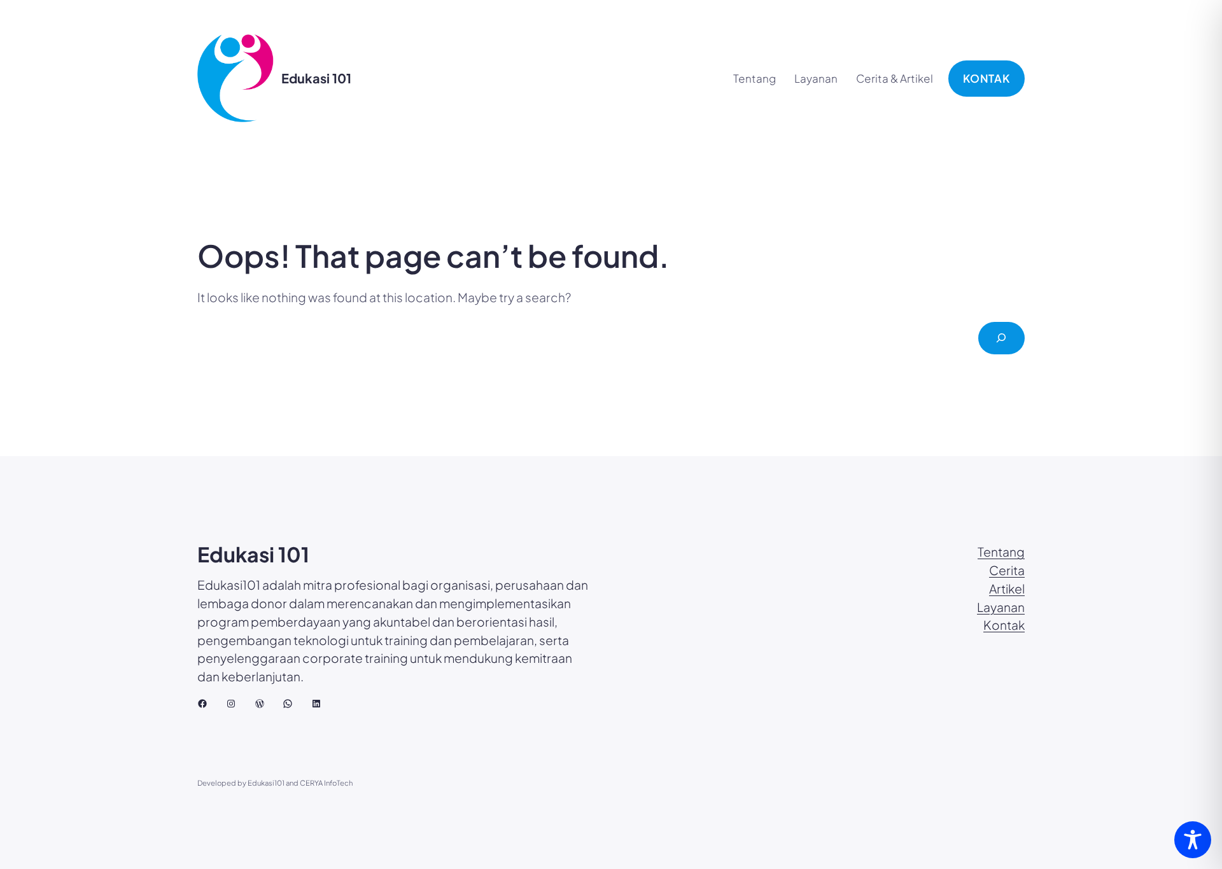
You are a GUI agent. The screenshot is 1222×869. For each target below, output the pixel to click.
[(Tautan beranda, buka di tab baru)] (235, 78)
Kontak (1004, 624)
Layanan (1001, 607)
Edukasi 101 (316, 78)
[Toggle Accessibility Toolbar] (1192, 839)
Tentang (1001, 551)
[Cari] (1001, 338)
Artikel (1007, 588)
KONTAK (986, 78)
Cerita (1007, 570)
